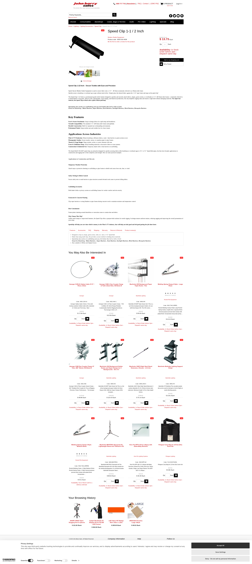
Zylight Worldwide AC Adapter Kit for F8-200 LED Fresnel (96, 522)
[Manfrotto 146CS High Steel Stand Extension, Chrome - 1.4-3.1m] (141, 352)
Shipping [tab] (96, 230)
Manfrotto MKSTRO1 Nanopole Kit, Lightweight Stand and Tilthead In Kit (111, 445)
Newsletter (131, 4)
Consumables (85, 22)
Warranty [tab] (105, 230)
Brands (73, 22)
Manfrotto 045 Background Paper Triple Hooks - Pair (141, 285)
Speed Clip (97, 26)
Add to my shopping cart (171, 60)
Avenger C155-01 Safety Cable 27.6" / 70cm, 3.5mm (81, 285)
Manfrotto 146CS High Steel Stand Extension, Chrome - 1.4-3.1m (140, 367)
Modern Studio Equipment (116, 37)
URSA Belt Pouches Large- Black (135, 521)
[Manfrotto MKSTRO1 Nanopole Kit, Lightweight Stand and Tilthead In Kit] (111, 430)
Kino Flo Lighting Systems (141, 456)
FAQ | (140, 4)
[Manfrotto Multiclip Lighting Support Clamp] (170, 352)
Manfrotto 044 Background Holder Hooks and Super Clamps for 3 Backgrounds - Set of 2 (111, 368)
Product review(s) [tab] (130, 230)
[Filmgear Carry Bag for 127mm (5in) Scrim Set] (170, 430)
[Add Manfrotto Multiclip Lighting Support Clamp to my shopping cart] (176, 401)
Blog (172, 22)
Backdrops (99, 22)
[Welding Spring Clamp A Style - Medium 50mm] (81, 430)
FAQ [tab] (89, 230)
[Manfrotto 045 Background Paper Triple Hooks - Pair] (141, 269)
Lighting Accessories (86, 26)
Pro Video (142, 22)
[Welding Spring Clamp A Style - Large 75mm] (170, 269)
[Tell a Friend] (161, 64)
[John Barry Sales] (86, 6)
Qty (161, 44)
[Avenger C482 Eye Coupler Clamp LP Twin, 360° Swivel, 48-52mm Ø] (81, 352)
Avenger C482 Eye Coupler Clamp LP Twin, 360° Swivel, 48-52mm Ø (81, 367)
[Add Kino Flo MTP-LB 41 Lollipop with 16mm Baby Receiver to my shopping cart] (146, 481)
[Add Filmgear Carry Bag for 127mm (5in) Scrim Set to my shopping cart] (176, 475)
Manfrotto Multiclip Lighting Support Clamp (170, 367)
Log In (179, 4)
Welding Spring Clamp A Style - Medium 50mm (81, 445)
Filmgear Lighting (170, 456)
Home (70, 26)
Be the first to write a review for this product (121, 41)
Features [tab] (72, 230)
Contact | (146, 4)
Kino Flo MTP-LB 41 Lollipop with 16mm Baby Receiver (140, 445)
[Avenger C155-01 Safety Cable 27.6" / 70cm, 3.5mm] (81, 269)
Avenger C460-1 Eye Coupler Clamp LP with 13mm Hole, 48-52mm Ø (111, 285)
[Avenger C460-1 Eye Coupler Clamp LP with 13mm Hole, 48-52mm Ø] (111, 269)
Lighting (153, 22)
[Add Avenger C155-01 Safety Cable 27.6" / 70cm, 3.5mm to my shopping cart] (87, 319)
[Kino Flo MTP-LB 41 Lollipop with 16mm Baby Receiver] (141, 430)
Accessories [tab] (82, 230)
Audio (131, 22)
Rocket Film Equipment (170, 299)
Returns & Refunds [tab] (116, 230)
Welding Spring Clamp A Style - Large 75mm (170, 285)
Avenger (81, 296)
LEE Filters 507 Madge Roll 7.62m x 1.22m (116, 521)
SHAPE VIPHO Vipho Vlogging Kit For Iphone (77, 521)
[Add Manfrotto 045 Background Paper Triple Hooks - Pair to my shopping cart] (146, 319)
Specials (163, 22)
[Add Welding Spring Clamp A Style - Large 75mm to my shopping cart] (176, 325)
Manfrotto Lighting (141, 296)
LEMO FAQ (154, 4)
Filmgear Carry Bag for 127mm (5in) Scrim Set (170, 445)
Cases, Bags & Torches (116, 22)
